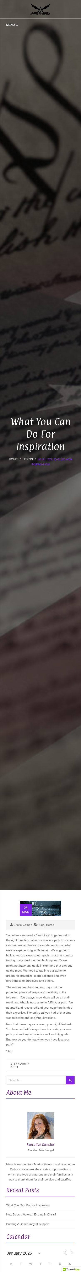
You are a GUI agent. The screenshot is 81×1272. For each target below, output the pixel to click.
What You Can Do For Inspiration (28, 1205)
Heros (28, 459)
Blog (41, 924)
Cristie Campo (23, 924)
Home (13, 459)
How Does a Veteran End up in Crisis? (31, 1214)
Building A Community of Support (27, 1224)
